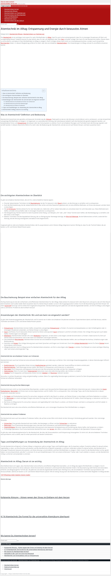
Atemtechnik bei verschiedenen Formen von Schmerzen (20, 101)
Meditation (7, 336)
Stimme (101, 343)
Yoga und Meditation (11, 17)
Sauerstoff (8, 306)
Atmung (48, 119)
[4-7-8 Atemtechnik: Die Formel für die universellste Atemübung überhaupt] (12, 512)
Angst (104, 389)
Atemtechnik (7, 37)
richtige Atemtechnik (81, 343)
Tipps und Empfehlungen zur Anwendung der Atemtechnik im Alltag (22, 107)
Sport (6, 332)
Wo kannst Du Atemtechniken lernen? (18, 536)
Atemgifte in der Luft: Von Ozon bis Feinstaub (19, 553)
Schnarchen (8, 423)
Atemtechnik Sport (10, 19)
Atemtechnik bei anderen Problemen (15, 105)
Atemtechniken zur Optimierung (14, 13)
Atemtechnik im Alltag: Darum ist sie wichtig (15, 109)
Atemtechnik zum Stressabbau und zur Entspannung (21, 555)
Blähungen (7, 425)
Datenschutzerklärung (11, 567)
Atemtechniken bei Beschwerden (15, 15)
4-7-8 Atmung (11, 209)
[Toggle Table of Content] (43, 90)
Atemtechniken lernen (11, 9)
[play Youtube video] (55, 161)
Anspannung (22, 123)
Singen (16, 343)
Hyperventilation (9, 427)
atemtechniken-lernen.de (19, 6)
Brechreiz (54, 373)
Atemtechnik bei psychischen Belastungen (17, 103)
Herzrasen (7, 369)
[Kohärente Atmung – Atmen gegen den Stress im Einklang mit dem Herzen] (12, 493)
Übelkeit (7, 373)
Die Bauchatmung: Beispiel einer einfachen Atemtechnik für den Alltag (23, 97)
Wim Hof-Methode (72, 217)
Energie (71, 347)
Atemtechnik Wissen (11, 11)
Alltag (49, 37)
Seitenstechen (8, 371)
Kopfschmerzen (9, 365)
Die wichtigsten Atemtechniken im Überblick (15, 95)
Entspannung (8, 328)
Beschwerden (5, 43)
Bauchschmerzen (9, 367)
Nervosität (14, 391)
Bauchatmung (35, 203)
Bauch (60, 203)
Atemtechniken (62, 43)
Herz (62, 39)
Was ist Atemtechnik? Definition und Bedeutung (16, 93)
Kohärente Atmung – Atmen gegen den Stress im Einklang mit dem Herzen (35, 497)
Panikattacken (5, 391)
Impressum (8, 569)
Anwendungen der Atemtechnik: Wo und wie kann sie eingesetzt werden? (24, 99)
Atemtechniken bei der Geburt (14, 21)
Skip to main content (7, 2)
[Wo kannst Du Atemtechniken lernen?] (12, 531)
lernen (52, 429)
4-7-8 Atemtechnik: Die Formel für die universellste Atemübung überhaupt (35, 516)
